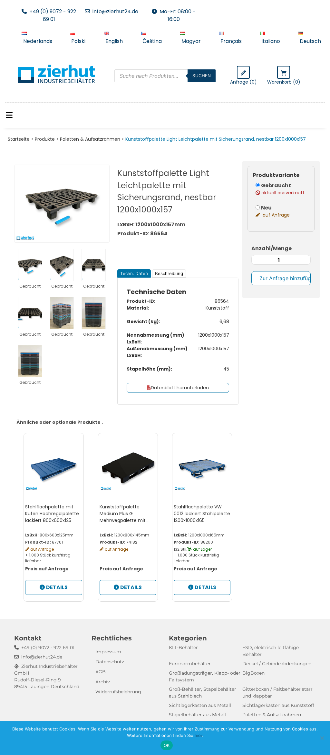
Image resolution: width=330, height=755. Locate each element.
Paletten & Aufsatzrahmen (90, 139)
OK (167, 745)
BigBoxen (253, 673)
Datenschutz (109, 662)
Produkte (45, 139)
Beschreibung (169, 273)
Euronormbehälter (190, 664)
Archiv (102, 682)
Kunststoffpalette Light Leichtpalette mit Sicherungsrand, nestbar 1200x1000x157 (215, 139)
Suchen (201, 75)
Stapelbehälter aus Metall (197, 715)
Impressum (108, 652)
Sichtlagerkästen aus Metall (200, 705)
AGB (100, 672)
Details (57, 587)
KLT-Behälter (183, 647)
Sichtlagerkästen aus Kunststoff (278, 705)
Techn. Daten (134, 273)
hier (198, 735)
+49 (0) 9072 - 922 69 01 (52, 15)
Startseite (19, 139)
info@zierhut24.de (115, 11)
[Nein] (322, 738)
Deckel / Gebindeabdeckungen (276, 664)
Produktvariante (276, 175)
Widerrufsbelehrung (118, 692)
